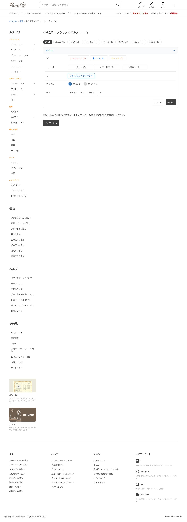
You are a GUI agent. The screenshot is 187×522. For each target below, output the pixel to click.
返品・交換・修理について (22, 294)
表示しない (93, 84)
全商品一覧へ (51, 123)
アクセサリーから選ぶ (20, 218)
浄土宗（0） (108, 42)
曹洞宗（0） (123, 42)
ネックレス (16, 50)
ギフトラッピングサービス (22, 305)
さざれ (14, 162)
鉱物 (13, 134)
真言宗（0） (60, 42)
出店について (16, 362)
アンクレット (16, 66)
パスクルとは (16, 333)
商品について (16, 283)
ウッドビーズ (16, 89)
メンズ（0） (100, 58)
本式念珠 (15, 117)
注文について (16, 289)
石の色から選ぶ (17, 240)
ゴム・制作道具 (17, 190)
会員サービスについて (20, 300)
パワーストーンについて (21, 278)
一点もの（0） (80, 67)
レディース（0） (79, 58)
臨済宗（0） (139, 42)
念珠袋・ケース (17, 122)
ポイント (15, 151)
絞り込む (50, 50)
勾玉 (13, 100)
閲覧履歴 (15, 338)
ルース (14, 94)
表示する (77, 84)
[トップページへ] (17, 7)
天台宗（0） (154, 42)
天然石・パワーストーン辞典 (22, 350)
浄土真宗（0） (92, 42)
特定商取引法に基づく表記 (36, 517)
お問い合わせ (16, 311)
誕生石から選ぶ (17, 245)
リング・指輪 (16, 61)
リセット (158, 102)
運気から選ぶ (16, 251)
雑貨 (13, 173)
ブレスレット (16, 44)
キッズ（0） (118, 58)
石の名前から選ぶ (17, 474)
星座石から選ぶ (17, 256)
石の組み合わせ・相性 (20, 357)
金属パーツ (16, 185)
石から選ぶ (16, 234)
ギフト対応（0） (107, 67)
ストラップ (16, 72)
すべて (48, 42)
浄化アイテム (16, 168)
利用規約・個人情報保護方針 (14, 517)
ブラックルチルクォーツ (80, 76)
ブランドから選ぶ (18, 229)
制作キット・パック (19, 196)
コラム (14, 344)
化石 (13, 140)
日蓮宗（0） (76, 42)
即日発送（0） (134, 67)
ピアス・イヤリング (19, 55)
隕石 (13, 145)
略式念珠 (15, 112)
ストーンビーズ (17, 83)
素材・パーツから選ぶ (20, 223)
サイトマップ (16, 368)
